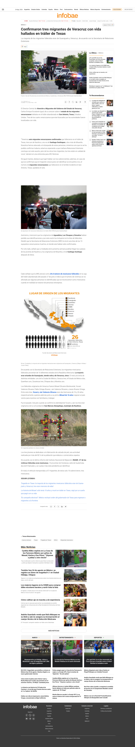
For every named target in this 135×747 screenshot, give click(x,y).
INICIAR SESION (128, 9)
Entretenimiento (106, 9)
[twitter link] (30, 715)
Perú (61, 9)
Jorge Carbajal (92, 21)
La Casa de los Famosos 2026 (57, 21)
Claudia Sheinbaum (37, 21)
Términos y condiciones (106, 708)
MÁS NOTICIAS (53, 631)
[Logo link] (67, 15)
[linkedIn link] (33, 718)
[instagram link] (33, 715)
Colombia (44, 9)
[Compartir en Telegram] (80, 101)
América (49, 708)
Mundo (76, 9)
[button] (2, 9)
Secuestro (78, 21)
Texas (35, 540)
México (56, 9)
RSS (49, 731)
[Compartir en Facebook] (69, 101)
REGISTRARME (117, 9)
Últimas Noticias (84, 9)
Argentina (27, 9)
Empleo (68, 711)
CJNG (110, 21)
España (50, 9)
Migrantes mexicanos (67, 540)
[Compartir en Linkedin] (76, 101)
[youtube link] (26, 718)
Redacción (68, 708)
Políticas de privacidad (106, 711)
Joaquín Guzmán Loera (103, 21)
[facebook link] (26, 715)
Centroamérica (68, 9)
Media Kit (87, 721)
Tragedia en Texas (46, 540)
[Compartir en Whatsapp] (65, 101)
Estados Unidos (35, 9)
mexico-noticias (26, 540)
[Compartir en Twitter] (72, 101)
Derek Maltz (85, 21)
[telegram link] (30, 718)
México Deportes (95, 9)
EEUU (55, 540)
